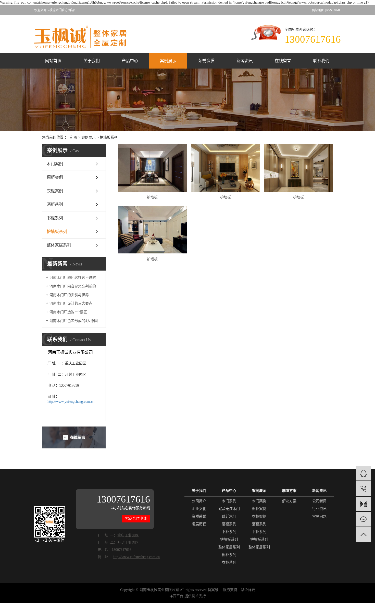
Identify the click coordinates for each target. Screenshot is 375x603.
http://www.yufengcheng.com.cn (70, 402)
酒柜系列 (55, 204)
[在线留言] (363, 519)
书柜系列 (55, 218)
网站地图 (318, 10)
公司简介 (199, 501)
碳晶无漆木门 (229, 509)
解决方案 (289, 501)
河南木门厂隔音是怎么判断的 (72, 286)
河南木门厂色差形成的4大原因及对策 (75, 321)
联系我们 (321, 61)
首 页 (73, 137)
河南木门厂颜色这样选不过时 (72, 278)
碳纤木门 (229, 516)
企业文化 (199, 509)
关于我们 (91, 61)
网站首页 (53, 61)
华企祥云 (248, 590)
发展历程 (199, 524)
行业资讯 (319, 509)
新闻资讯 (244, 61)
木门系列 (229, 501)
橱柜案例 (55, 177)
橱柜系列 (229, 555)
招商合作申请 (136, 518)
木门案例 (55, 164)
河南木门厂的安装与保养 (69, 295)
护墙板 (152, 197)
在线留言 (283, 61)
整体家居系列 (59, 245)
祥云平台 (176, 596)
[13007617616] (363, 488)
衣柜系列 (229, 562)
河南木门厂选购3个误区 (68, 312)
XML (337, 10)
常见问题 (319, 516)
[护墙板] (152, 168)
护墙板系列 (109, 137)
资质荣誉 (199, 516)
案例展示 (168, 61)
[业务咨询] (363, 473)
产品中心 (130, 61)
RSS (329, 10)
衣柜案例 (55, 191)
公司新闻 (319, 501)
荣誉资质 (206, 61)
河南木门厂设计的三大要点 (70, 303)
